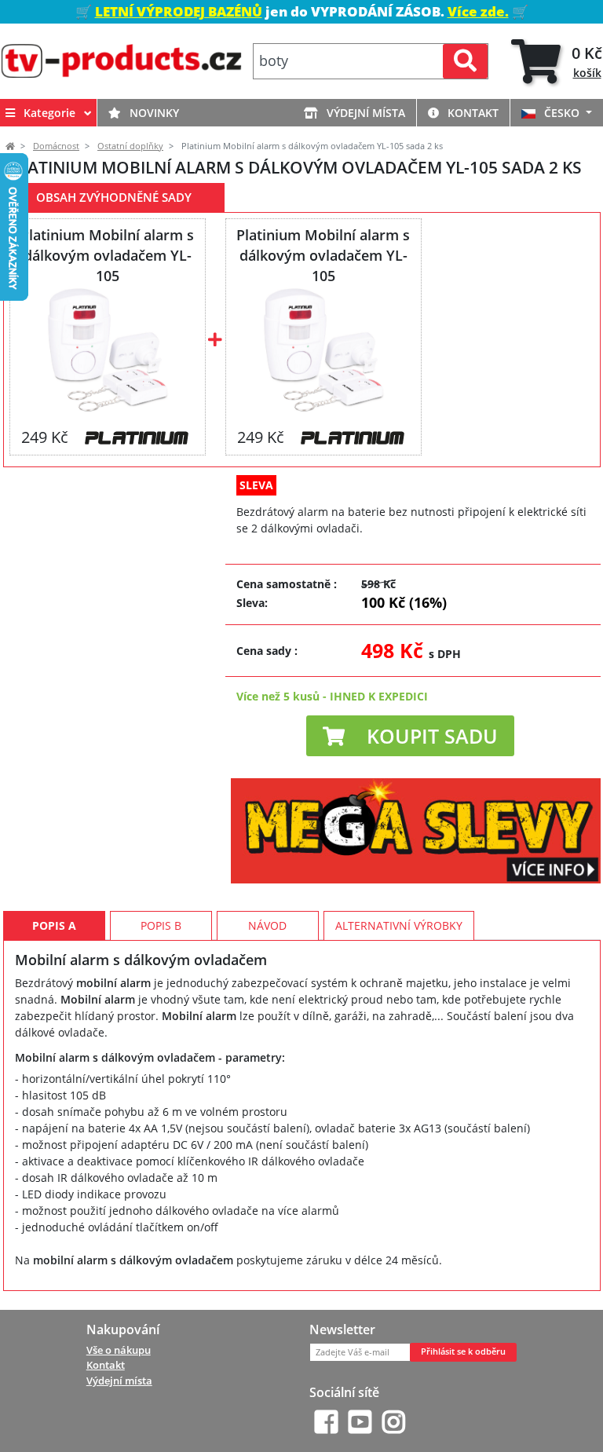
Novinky (152, 112)
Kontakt (471, 112)
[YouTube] (360, 1421)
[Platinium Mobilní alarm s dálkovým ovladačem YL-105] (107, 350)
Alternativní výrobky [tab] (398, 925)
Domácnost (56, 146)
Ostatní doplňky (130, 146)
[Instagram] (393, 1421)
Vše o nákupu (118, 1350)
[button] (410, 735)
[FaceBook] (326, 1421)
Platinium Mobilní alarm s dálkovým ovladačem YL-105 (107, 255)
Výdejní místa (364, 112)
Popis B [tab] (161, 925)
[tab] (556, 62)
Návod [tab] (267, 925)
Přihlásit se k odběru (463, 1351)
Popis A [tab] (54, 925)
